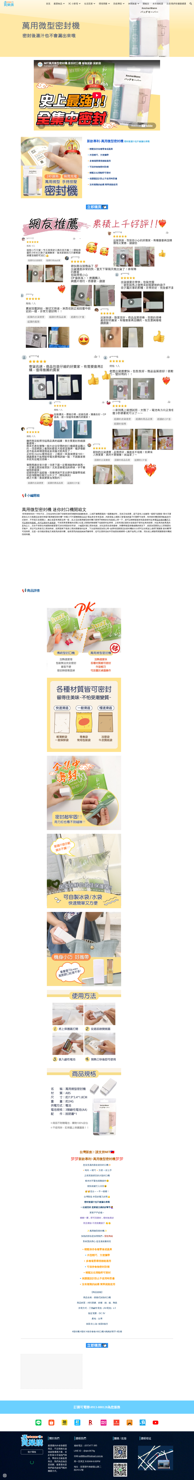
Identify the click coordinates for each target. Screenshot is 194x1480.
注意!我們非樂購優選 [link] (176, 4)
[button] (191, 4)
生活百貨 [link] (88, 4)
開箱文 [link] (146, 4)
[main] (129, 141)
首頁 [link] (48, 4)
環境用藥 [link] (103, 4)
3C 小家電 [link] (73, 4)
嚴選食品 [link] (58, 4)
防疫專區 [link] (117, 4)
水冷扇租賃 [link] (158, 4)
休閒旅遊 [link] (132, 4)
